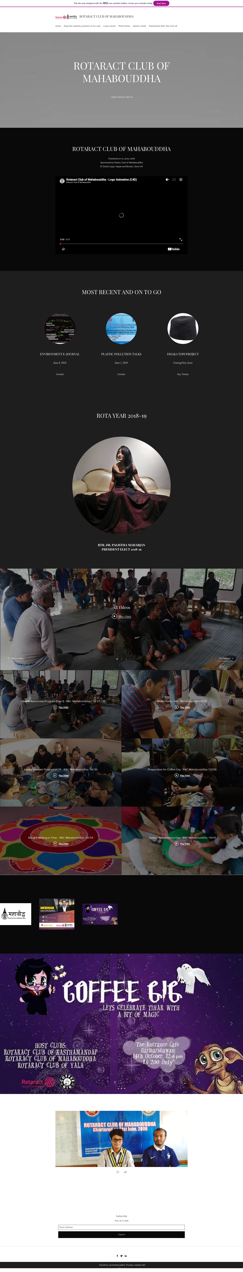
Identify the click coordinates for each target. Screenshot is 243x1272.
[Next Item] (182, 1139)
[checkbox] (117, 1172)
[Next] (231, 1024)
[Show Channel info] (125, 658)
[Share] (118, 658)
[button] (60, 374)
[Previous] (12, 1024)
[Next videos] (239, 772)
